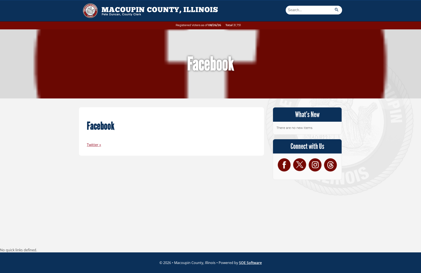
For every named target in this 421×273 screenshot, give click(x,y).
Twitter (94, 144)
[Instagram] (315, 164)
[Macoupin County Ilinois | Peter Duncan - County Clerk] (149, 9)
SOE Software (250, 262)
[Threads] (330, 164)
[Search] (336, 10)
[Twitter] (299, 164)
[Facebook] (284, 164)
